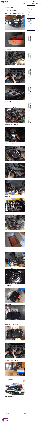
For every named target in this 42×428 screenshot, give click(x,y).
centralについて (25, 3)
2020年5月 (29, 102)
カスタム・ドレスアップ (31, 24)
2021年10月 (29, 86)
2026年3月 (29, 36)
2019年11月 (29, 108)
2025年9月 (29, 42)
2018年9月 (29, 121)
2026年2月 (29, 37)
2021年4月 (29, 92)
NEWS (8, 4)
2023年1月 (29, 72)
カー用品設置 (30, 23)
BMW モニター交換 (30, 9)
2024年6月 (29, 56)
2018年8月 (29, 122)
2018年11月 (29, 119)
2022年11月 (29, 74)
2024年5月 (29, 57)
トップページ (6, 4)
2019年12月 (29, 107)
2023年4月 (29, 69)
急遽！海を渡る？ (7, 413)
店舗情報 (37, 3)
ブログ (40, 3)
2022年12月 (29, 73)
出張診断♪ (25, 413)
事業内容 (30, 3)
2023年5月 (29, 68)
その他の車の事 (30, 20)
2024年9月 (29, 53)
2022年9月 (29, 76)
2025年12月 (29, 39)
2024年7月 (29, 55)
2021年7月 (29, 89)
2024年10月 (29, 52)
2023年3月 (29, 70)
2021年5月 (29, 91)
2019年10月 (29, 109)
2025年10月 (29, 41)
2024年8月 (29, 54)
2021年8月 (29, 88)
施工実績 (33, 3)
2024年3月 (29, 59)
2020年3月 (29, 104)
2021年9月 (29, 87)
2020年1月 (29, 106)
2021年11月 (29, 85)
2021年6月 (29, 90)
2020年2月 (29, 105)
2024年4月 (29, 58)
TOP (21, 3)
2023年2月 (29, 71)
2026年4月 (29, 35)
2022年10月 (29, 75)
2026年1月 (29, 38)
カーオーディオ (30, 22)
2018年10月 (29, 120)
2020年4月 (29, 103)
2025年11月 (29, 40)
